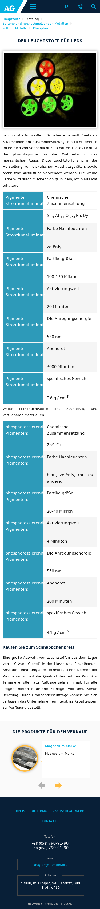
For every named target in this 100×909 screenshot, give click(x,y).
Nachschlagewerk (68, 811)
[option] (50, 759)
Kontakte (50, 821)
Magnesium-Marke (60, 746)
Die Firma (38, 811)
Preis (20, 811)
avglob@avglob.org (50, 865)
